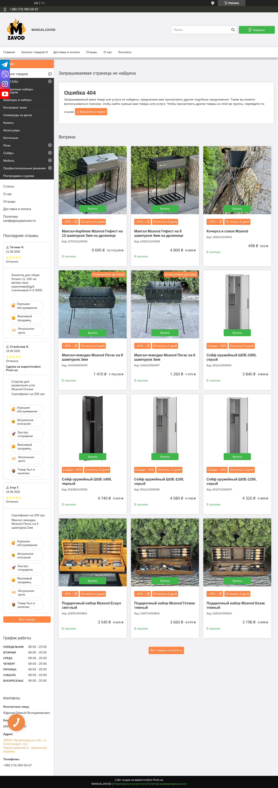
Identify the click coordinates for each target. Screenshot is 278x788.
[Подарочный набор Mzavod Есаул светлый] (93, 552)
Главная (9, 52)
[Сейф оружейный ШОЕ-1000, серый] (237, 304)
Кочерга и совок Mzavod (227, 231)
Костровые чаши (15, 107)
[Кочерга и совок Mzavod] (237, 180)
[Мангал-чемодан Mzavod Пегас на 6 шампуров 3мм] (165, 304)
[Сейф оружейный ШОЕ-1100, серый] (165, 428)
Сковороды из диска (17, 115)
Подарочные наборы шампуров (18, 90)
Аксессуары (11, 130)
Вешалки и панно (92, 112)
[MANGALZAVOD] (16, 29)
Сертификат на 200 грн (28, 394)
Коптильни (10, 138)
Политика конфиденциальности (19, 218)
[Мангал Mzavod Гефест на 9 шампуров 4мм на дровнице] (165, 180)
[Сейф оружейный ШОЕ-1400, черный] (93, 428)
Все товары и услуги (164, 650)
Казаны (8, 122)
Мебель (8, 160)
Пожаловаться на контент (129, 783)
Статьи (8, 186)
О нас (108, 52)
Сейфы (8, 153)
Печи (6, 145)
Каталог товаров (33, 52)
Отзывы (91, 52)
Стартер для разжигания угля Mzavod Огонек (23, 385)
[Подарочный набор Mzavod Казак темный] (237, 552)
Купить (93, 208)
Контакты (124, 52)
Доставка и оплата (66, 52)
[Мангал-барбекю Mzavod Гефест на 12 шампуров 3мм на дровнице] (93, 180)
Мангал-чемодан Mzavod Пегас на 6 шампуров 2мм (25, 523)
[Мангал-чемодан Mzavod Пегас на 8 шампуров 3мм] (93, 304)
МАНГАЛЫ (10, 81)
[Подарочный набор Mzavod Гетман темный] (165, 552)
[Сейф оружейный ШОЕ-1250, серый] (237, 428)
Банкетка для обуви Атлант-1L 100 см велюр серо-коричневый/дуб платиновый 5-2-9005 (27, 282)
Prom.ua (158, 779)
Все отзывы (27, 619)
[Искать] (233, 30)
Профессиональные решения (24, 168)
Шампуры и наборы (17, 100)
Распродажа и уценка (18, 176)
